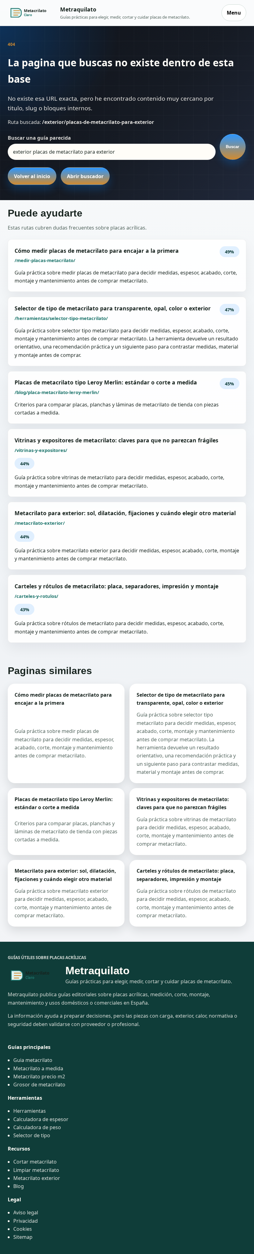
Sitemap (23, 1237)
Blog (18, 1186)
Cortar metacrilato (35, 1161)
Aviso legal (25, 1212)
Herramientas (29, 1110)
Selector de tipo (31, 1135)
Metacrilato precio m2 (39, 1076)
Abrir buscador (85, 176)
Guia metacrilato (32, 1060)
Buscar (232, 146)
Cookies (22, 1229)
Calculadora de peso (37, 1127)
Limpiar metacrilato (36, 1170)
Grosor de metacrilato (39, 1084)
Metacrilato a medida (38, 1068)
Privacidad (25, 1220)
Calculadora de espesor (40, 1119)
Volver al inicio (32, 176)
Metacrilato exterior (36, 1178)
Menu (234, 12)
